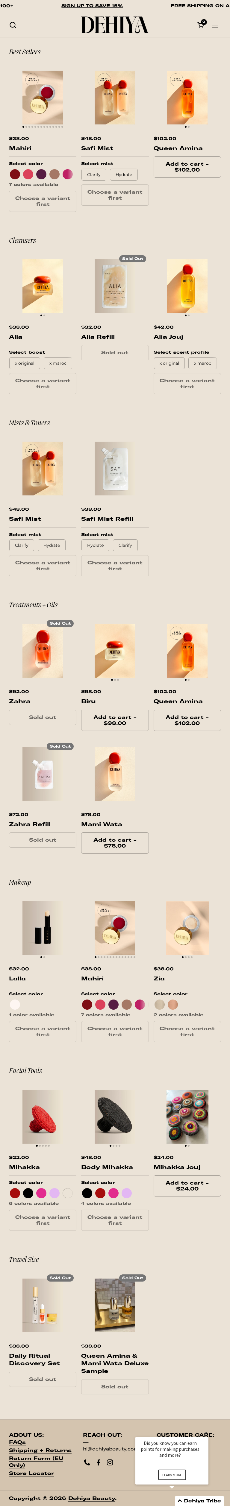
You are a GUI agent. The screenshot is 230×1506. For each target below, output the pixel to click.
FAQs (17, 1442)
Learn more (172, 1475)
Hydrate (124, 174)
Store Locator (31, 1473)
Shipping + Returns (40, 1450)
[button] (12, 25)
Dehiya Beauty (91, 1498)
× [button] (206, 1433)
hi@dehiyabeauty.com (111, 1449)
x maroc (57, 363)
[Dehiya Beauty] (115, 24)
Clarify (125, 545)
